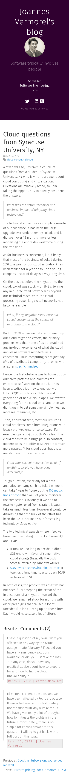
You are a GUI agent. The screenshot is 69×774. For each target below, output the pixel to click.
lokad (29, 159)
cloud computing (16, 159)
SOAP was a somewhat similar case (35, 568)
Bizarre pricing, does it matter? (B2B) (40, 770)
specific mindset (26, 366)
